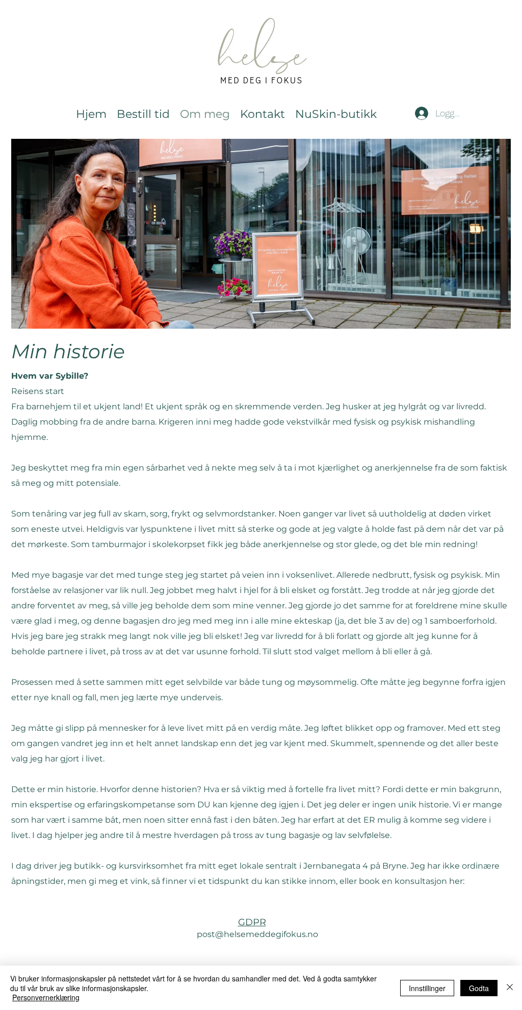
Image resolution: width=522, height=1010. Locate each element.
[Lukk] (510, 988)
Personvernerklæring (46, 997)
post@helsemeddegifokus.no (257, 934)
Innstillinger (427, 988)
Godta (479, 988)
